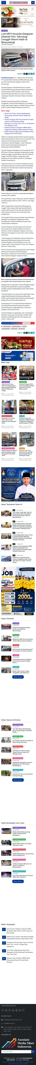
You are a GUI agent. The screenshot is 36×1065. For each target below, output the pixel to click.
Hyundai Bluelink (6, 328)
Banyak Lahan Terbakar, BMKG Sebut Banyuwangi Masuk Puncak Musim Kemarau (18, 960)
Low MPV (24, 326)
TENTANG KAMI (6, 1062)
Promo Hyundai (6, 326)
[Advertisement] (18, 699)
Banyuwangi (22, 328)
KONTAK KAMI (16, 1062)
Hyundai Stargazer (16, 326)
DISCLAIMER (24, 1062)
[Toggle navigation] (3, 2)
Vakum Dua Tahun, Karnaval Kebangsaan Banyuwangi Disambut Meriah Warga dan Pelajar (18, 115)
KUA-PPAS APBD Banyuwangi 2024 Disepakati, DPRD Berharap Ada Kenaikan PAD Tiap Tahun (20, 952)
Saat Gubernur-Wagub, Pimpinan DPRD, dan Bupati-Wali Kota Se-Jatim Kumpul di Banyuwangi (19, 931)
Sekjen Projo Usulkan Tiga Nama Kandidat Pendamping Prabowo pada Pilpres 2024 (20, 938)
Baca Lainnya (18, 677)
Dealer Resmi (14, 328)
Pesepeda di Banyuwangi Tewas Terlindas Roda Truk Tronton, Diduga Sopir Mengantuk (20, 944)
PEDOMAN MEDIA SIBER (20, 1063)
